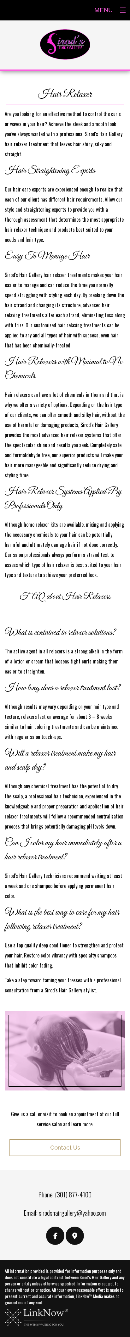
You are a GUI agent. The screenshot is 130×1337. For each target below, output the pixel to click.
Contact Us (65, 1147)
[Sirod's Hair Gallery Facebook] (55, 1237)
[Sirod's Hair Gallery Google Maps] (75, 1237)
